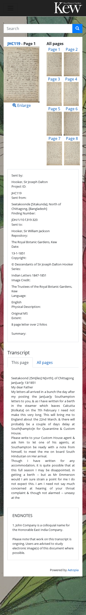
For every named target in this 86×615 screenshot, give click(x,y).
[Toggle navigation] (10, 8)
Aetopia (73, 570)
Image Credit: (20, 280)
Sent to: (16, 224)
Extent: (16, 318)
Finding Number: (23, 213)
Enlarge (23, 105)
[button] (77, 28)
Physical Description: (26, 307)
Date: (15, 246)
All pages (45, 362)
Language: (18, 295)
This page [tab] (20, 362)
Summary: (18, 333)
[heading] (21, 43)
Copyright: (18, 258)
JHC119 (13, 43)
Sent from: (18, 197)
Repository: (19, 235)
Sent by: (17, 175)
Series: (16, 269)
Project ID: (18, 186)
